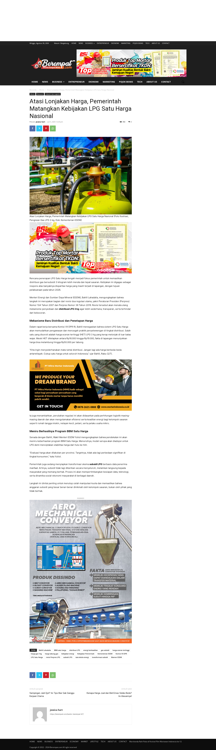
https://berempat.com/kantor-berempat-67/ (67, 714)
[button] (182, 81)
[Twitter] (39, 128)
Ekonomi (40, 94)
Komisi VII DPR (121, 654)
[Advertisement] (108, 20)
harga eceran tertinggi (121, 650)
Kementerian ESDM (105, 654)
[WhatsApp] (53, 128)
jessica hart (40, 122)
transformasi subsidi (100, 657)
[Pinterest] (46, 128)
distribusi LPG (74, 650)
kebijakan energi (67, 654)
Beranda (33, 90)
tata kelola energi (82, 657)
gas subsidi (105, 650)
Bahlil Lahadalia (45, 650)
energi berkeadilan (90, 650)
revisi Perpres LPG (53, 657)
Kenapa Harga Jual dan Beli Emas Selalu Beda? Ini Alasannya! (109, 694)
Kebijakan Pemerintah (85, 654)
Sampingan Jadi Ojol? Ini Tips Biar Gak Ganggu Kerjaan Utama (52, 694)
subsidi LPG (67, 657)
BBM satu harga (60, 650)
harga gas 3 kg (36, 654)
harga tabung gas (51, 654)
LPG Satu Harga (37, 657)
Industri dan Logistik (53, 94)
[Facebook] (32, 128)
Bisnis (41, 90)
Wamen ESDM (116, 657)
